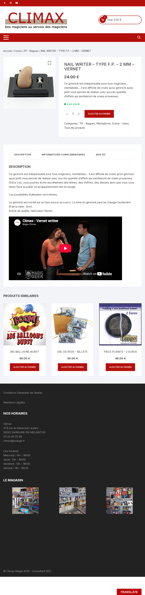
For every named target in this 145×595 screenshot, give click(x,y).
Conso (18, 50)
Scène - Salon (120, 123)
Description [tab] (22, 154)
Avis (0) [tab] (100, 154)
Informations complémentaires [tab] (63, 154)
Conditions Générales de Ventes (22, 392)
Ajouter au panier (99, 113)
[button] (49, 63)
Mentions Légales (14, 402)
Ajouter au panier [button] (24, 367)
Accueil (7, 50)
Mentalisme (103, 123)
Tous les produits (74, 127)
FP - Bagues (31, 50)
